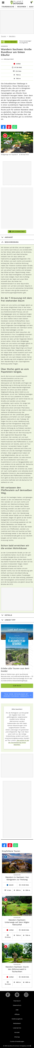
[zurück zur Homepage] (16, 2)
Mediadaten (17, 1023)
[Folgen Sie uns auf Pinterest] (17, 995)
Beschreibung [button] (12, 242)
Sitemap (17, 1037)
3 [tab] (18, 134)
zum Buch (17, 686)
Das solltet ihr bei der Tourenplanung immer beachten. (18, 742)
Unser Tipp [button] (10, 620)
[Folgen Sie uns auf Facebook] (8, 995)
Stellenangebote (17, 1019)
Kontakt (17, 1032)
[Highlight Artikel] (31, 2)
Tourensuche (8, 7)
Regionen (21, 7)
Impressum (17, 1001)
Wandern (12, 36)
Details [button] (8, 615)
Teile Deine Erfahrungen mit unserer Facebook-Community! (16, 695)
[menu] (3, 2)
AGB (17, 1010)
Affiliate (17, 1014)
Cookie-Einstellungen (17, 1041)
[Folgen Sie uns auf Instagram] (26, 995)
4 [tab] (20, 134)
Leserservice (17, 1028)
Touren (3, 36)
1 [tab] (14, 134)
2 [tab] (16, 134)
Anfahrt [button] (9, 237)
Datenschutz (17, 1005)
